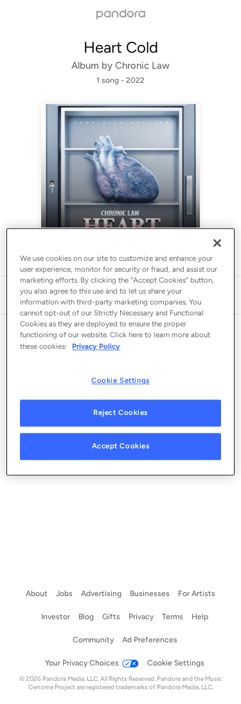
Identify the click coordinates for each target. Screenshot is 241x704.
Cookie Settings (120, 380)
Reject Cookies (120, 413)
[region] (120, 351)
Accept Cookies (121, 446)
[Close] (217, 243)
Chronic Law (142, 65)
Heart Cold (121, 47)
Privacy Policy (96, 346)
